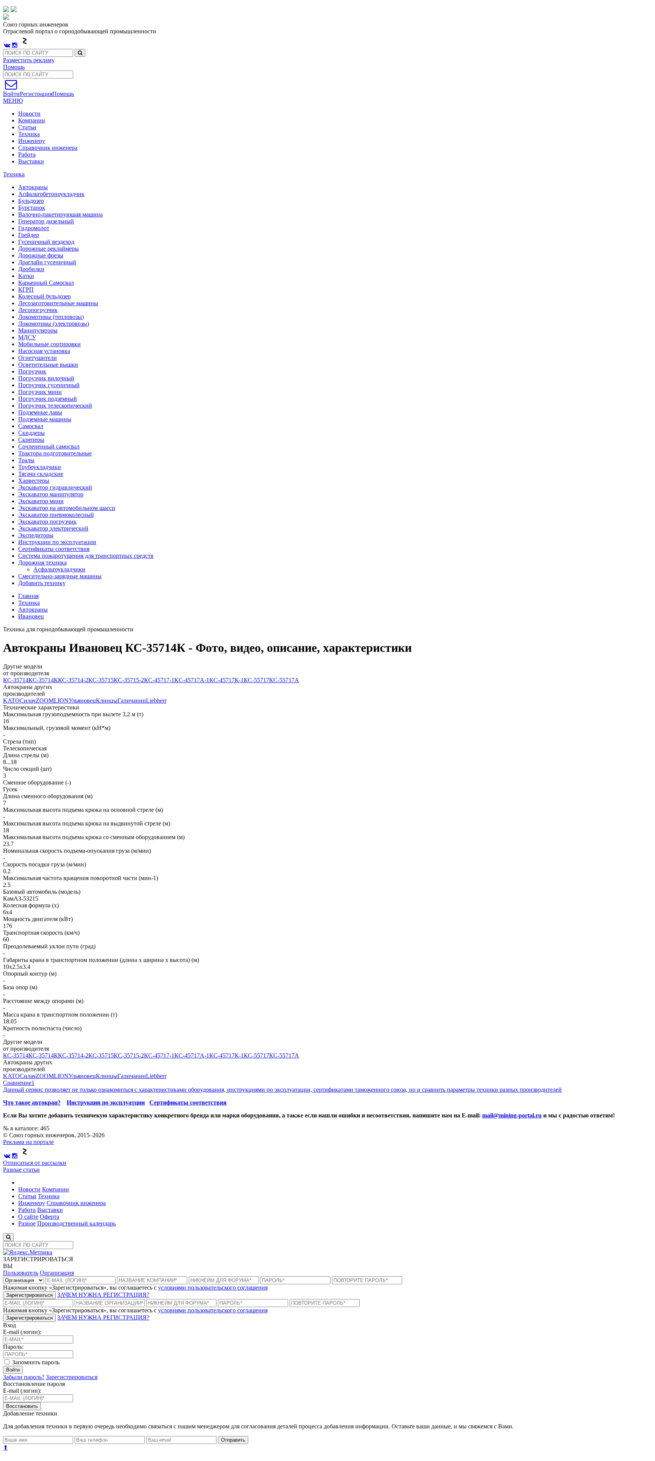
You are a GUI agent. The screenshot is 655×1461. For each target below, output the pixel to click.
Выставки (31, 161)
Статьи (27, 127)
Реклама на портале (28, 1142)
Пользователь (20, 1273)
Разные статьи (21, 1169)
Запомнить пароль (35, 1362)
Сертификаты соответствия (188, 1102)
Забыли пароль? (23, 1377)
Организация (57, 1273)
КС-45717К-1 (226, 680)
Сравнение (18, 1083)
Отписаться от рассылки (34, 1163)
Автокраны (33, 609)
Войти (13, 1370)
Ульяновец (82, 700)
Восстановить (22, 1406)
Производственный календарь (76, 1223)
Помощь (14, 67)
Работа (27, 154)
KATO (11, 700)
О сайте (28, 1216)
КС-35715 (101, 680)
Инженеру (31, 141)
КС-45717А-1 (191, 680)
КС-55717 (256, 680)
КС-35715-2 (129, 680)
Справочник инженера (47, 147)
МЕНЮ (13, 100)
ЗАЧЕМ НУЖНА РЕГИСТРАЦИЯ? (103, 1295)
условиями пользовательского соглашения (213, 1287)
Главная (28, 596)
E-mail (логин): (22, 1332)
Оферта (49, 1216)
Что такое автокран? (32, 1102)
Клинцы (107, 700)
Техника (29, 134)
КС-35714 (15, 680)
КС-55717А (284, 680)
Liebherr (156, 700)
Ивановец (31, 616)
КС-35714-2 (73, 680)
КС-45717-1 (159, 680)
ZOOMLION (52, 700)
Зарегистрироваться (29, 1295)
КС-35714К (43, 680)
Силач (28, 700)
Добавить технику (42, 583)
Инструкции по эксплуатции (106, 1102)
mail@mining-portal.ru (512, 1115)
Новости (29, 113)
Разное (27, 1223)
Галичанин (132, 700)
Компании (31, 120)
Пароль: (13, 1346)
